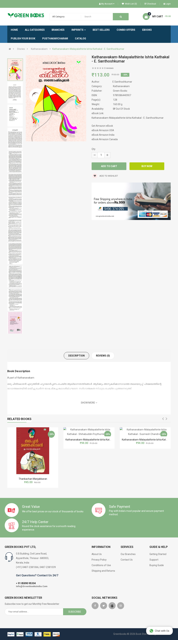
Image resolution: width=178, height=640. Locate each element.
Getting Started (157, 554)
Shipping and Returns (103, 570)
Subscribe (74, 611)
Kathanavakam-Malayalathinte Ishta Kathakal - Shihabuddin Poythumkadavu (108, 439)
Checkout (151, 4)
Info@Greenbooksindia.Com (31, 586)
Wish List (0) (130, 4)
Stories (21, 49)
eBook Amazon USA (103, 130)
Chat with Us (162, 630)
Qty (93, 149)
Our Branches (128, 554)
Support (153, 559)
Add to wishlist (108, 176)
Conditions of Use (101, 565)
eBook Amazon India (103, 134)
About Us (97, 554)
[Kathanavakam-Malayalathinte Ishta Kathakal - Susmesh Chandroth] (145, 431)
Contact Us (127, 559)
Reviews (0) (103, 355)
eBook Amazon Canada (105, 139)
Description (76, 355)
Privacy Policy (99, 559)
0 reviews (109, 68)
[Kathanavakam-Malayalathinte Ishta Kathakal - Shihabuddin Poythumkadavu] (88, 431)
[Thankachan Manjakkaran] (32, 450)
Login (168, 4)
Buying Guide (156, 565)
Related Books (19, 419)
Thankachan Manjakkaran (33, 478)
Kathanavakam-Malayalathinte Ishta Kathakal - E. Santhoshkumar (88, 49)
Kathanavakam (39, 49)
